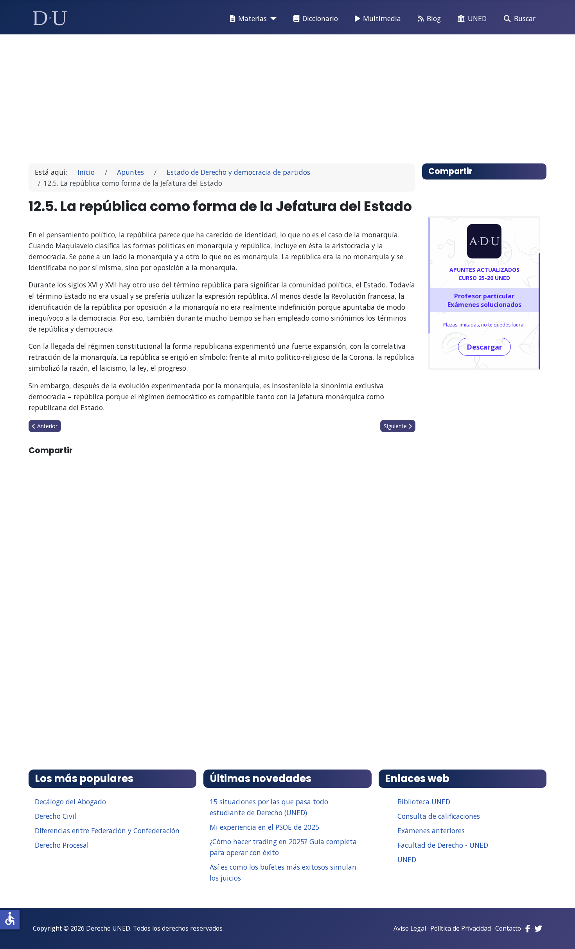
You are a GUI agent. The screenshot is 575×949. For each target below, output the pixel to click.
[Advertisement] (269, 95)
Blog (434, 18)
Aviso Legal (410, 928)
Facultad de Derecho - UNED (442, 845)
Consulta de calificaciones (438, 816)
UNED (477, 18)
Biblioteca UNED (423, 801)
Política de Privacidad (460, 928)
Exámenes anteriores (431, 830)
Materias (252, 18)
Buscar (524, 18)
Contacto (508, 928)
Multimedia (382, 18)
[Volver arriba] (560, 933)
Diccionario (320, 18)
